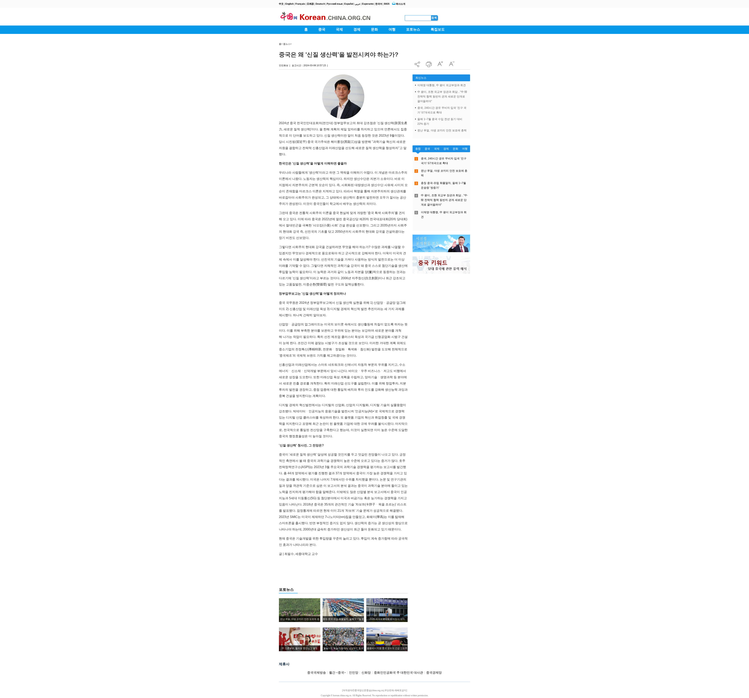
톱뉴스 (286, 44)
